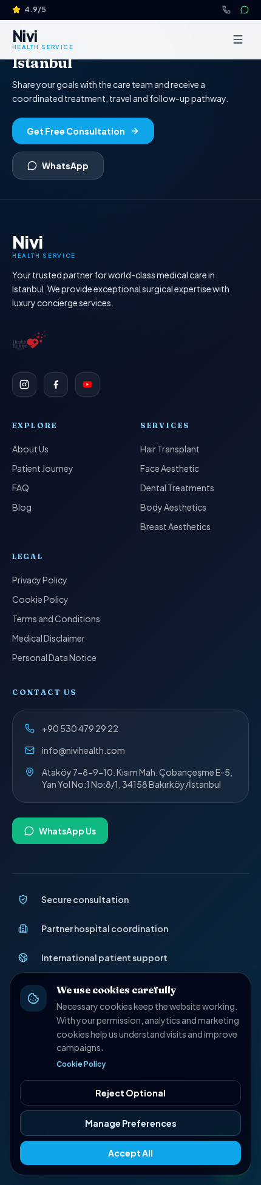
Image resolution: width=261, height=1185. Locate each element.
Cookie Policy (40, 599)
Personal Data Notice (54, 657)
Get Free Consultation (76, 131)
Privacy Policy (39, 579)
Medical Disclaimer (48, 638)
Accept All (130, 1152)
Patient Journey (42, 468)
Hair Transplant (170, 448)
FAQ (20, 487)
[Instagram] (24, 384)
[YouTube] (87, 384)
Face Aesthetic (169, 468)
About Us (30, 448)
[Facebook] (56, 384)
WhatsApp (65, 165)
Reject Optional (130, 1092)
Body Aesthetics (173, 507)
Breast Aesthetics (175, 526)
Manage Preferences (131, 1123)
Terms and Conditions (56, 618)
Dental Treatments (177, 487)
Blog (22, 507)
